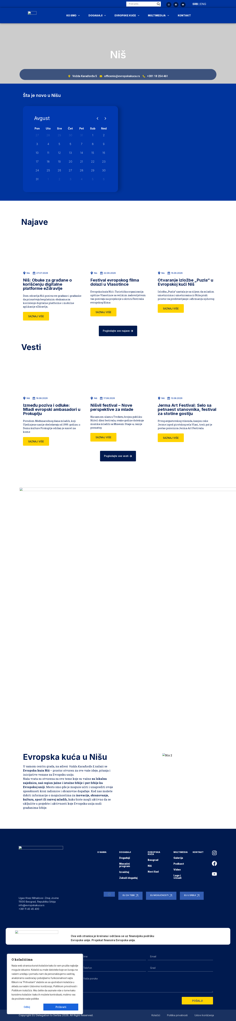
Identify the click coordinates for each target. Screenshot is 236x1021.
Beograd (153, 859)
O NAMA (101, 852)
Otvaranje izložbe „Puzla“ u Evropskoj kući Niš (185, 282)
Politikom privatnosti (64, 986)
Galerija (178, 857)
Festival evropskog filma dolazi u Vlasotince (114, 282)
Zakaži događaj (128, 877)
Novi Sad (153, 871)
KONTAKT (198, 852)
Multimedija (157, 15)
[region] (45, 984)
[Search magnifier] (158, 4)
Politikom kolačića (22, 990)
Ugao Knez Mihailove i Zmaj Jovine (39, 898)
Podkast (178, 863)
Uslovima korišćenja (41, 986)
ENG (203, 4)
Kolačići (156, 1015)
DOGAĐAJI (125, 852)
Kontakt (184, 15)
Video (177, 869)
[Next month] (105, 118)
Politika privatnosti (177, 1015)
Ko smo (71, 15)
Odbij (27, 1007)
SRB (195, 4)
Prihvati (60, 1007)
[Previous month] (97, 118)
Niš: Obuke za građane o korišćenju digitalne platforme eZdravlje (47, 284)
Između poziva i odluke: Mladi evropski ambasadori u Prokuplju (51, 409)
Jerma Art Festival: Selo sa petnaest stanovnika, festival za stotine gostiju (187, 409)
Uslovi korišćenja (204, 1015)
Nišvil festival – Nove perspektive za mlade (111, 407)
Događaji (95, 15)
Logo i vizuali (177, 876)
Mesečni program (124, 865)
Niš (150, 865)
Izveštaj (124, 871)
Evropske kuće (125, 15)
